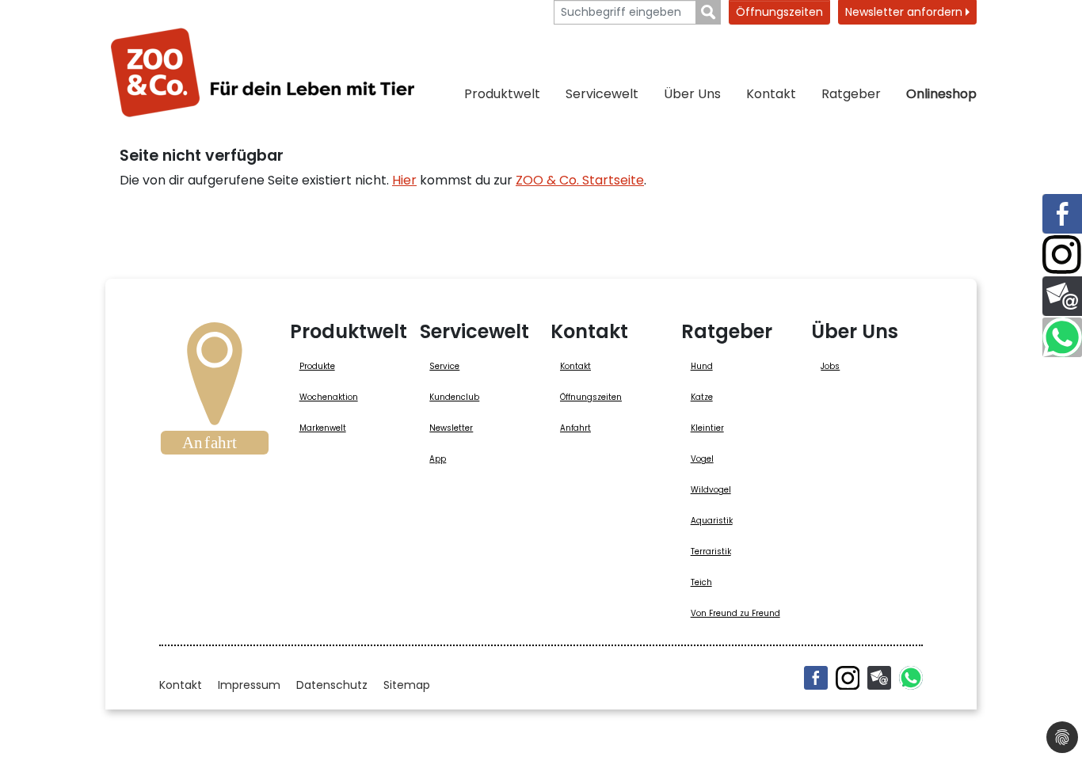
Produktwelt (502, 94)
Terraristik (711, 551)
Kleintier (707, 428)
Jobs (830, 366)
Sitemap (406, 685)
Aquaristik (712, 521)
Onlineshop (941, 94)
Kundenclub (454, 397)
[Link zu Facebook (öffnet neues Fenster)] (1062, 214)
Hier (404, 180)
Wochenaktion (328, 397)
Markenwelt (322, 428)
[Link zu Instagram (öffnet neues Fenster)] (1062, 255)
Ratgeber (851, 94)
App (437, 459)
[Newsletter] (879, 678)
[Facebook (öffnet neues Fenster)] (816, 678)
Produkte (317, 366)
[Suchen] (708, 12)
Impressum (249, 685)
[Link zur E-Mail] (1062, 296)
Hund (702, 366)
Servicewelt (602, 94)
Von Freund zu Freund (735, 613)
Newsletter (451, 428)
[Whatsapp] (911, 678)
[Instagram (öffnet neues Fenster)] (847, 678)
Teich (701, 582)
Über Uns (692, 94)
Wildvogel (711, 490)
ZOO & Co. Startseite (580, 180)
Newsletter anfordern (905, 12)
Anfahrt (575, 428)
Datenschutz (332, 685)
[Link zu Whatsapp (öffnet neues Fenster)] (1062, 337)
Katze (702, 397)
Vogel (702, 459)
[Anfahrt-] (214, 393)
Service (444, 366)
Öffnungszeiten (779, 12)
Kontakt (771, 94)
